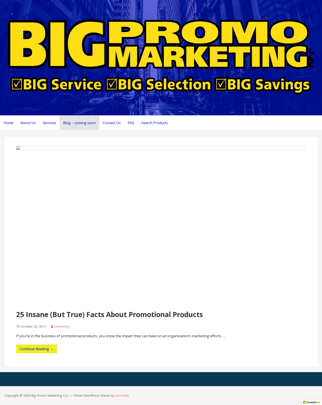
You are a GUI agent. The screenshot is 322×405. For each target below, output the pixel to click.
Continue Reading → (36, 348)
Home (8, 122)
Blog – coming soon (79, 122)
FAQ (131, 122)
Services (49, 122)
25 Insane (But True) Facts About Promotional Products (109, 314)
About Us (28, 122)
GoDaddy (122, 395)
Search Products (154, 122)
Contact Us (112, 122)
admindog (62, 326)
